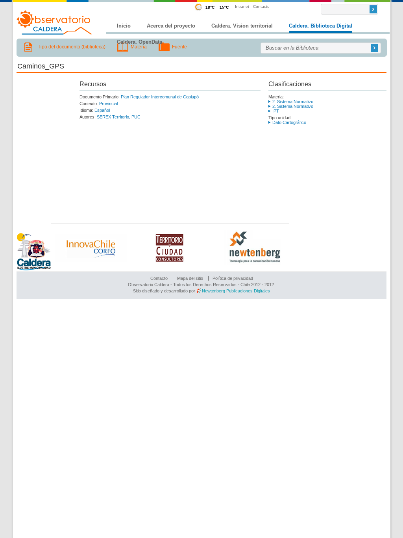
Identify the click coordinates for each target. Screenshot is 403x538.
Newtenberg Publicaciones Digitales (236, 290)
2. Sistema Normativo (292, 101)
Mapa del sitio (190, 278)
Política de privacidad (233, 278)
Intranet (242, 6)
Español (102, 110)
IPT (275, 111)
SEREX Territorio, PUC (118, 117)
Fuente (179, 47)
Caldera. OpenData (139, 42)
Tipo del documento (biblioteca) (71, 47)
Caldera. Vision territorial (242, 26)
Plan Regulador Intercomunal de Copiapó (160, 96)
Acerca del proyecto (171, 26)
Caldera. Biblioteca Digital (320, 26)
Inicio (124, 26)
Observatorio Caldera (54, 22)
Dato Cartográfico (289, 122)
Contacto (261, 6)
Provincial (108, 103)
